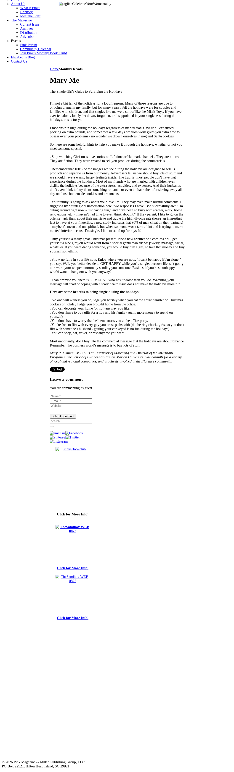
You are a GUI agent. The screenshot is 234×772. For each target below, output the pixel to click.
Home (54, 69)
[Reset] (51, 426)
